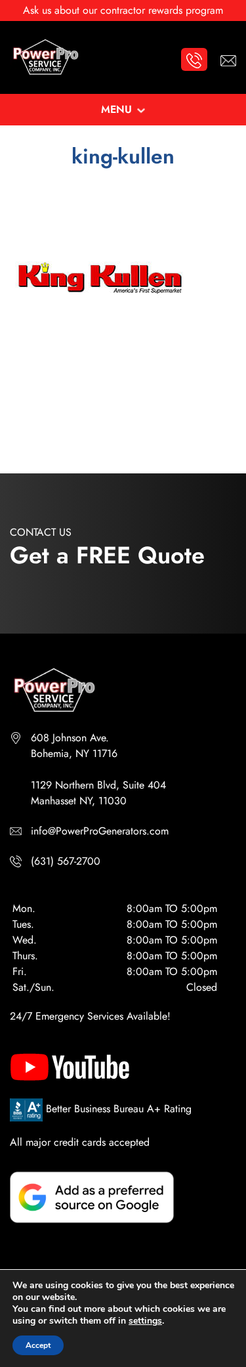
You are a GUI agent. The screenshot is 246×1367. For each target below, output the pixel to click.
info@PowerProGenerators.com (100, 830)
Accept (38, 1345)
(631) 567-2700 (65, 861)
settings (145, 1321)
